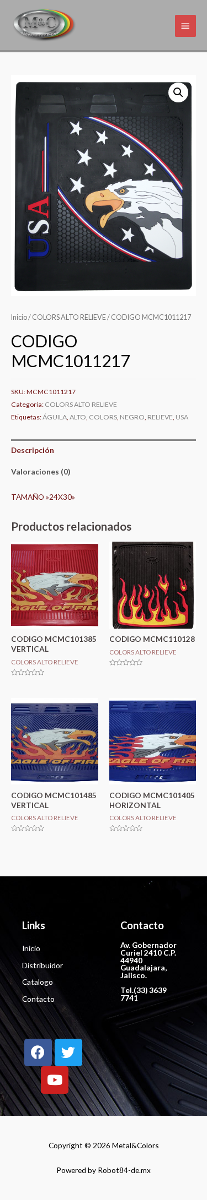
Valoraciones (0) (40, 471)
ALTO (78, 417)
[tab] (103, 450)
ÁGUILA (55, 417)
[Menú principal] (185, 26)
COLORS (103, 417)
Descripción (32, 450)
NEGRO (132, 417)
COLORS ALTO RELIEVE (69, 317)
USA (182, 417)
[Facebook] (38, 1052)
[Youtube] (54, 1080)
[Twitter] (68, 1052)
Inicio (19, 317)
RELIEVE (160, 417)
